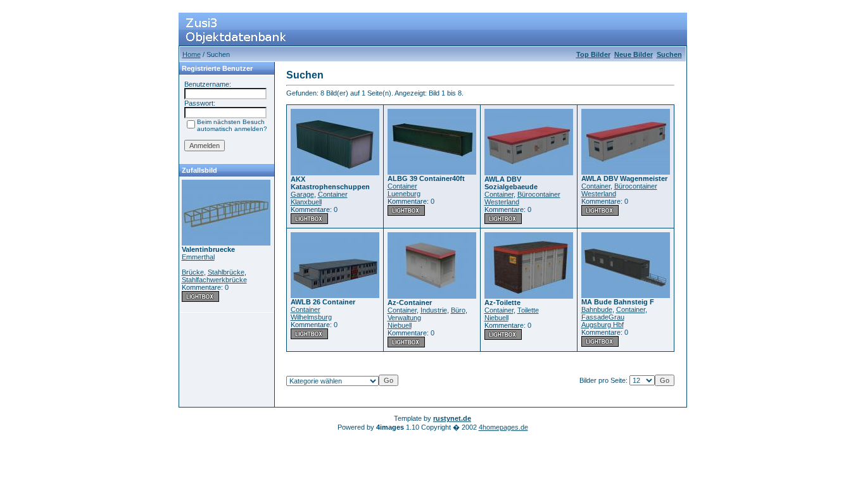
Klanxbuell (306, 202)
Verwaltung (404, 317)
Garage (302, 194)
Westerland (501, 202)
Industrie (433, 310)
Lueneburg (404, 193)
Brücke (193, 272)
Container (333, 194)
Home (191, 54)
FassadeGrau (602, 317)
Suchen (669, 54)
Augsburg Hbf (602, 324)
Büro (458, 310)
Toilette (528, 310)
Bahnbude (596, 309)
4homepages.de (503, 427)
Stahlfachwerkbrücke (214, 280)
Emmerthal (198, 257)
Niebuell (400, 325)
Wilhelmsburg (311, 317)
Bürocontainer (538, 194)
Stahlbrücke (226, 272)
